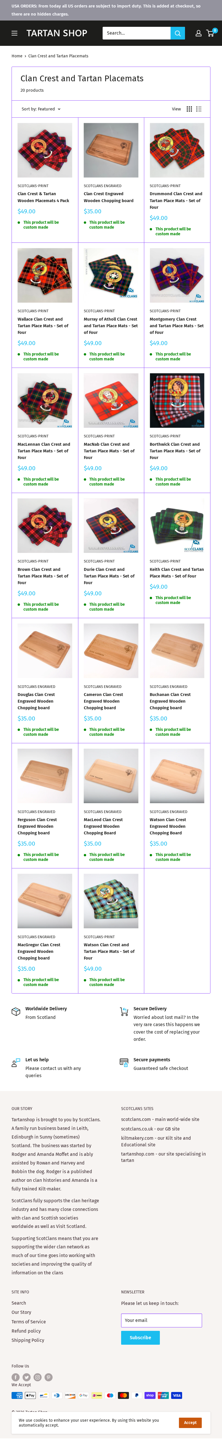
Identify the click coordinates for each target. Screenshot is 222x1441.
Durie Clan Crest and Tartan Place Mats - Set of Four (109, 576)
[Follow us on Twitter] (27, 1377)
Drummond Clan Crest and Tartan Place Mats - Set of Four (176, 200)
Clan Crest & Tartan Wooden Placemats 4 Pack (43, 197)
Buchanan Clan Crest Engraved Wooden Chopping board (170, 701)
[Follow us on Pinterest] (49, 1377)
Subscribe (140, 1337)
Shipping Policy (28, 1340)
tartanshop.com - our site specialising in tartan (163, 1157)
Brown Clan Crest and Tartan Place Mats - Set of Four (43, 576)
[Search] (178, 33)
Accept (190, 1422)
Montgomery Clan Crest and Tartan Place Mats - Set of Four (177, 326)
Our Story (21, 1312)
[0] (210, 33)
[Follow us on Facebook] (16, 1377)
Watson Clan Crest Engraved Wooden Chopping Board (168, 826)
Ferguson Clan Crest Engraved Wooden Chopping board (37, 826)
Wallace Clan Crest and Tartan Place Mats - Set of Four (43, 326)
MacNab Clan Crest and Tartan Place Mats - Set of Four (109, 451)
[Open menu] (14, 33)
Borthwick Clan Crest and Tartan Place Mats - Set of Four (175, 451)
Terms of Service (29, 1322)
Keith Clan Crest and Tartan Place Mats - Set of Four (177, 573)
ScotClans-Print (33, 186)
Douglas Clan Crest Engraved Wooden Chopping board (36, 701)
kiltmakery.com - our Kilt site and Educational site (156, 1141)
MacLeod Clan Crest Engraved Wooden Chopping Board (103, 826)
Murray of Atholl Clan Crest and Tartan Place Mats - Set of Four (111, 326)
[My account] (198, 33)
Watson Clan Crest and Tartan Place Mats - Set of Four (109, 951)
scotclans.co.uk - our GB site (150, 1129)
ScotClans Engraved (102, 186)
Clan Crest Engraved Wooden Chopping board (109, 197)
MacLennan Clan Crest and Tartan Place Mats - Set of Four (44, 451)
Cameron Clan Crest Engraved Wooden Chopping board (103, 701)
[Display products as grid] (189, 109)
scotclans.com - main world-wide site (160, 1119)
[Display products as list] (198, 109)
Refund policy (26, 1331)
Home (17, 56)
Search (19, 1303)
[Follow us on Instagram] (38, 1377)
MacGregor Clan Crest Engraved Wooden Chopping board (39, 951)
